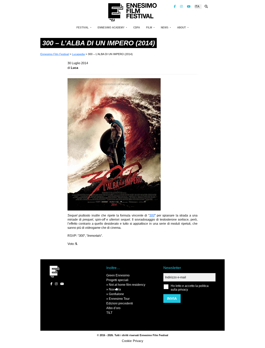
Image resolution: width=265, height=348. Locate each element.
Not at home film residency (127, 284)
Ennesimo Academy (111, 27)
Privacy (138, 341)
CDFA (136, 27)
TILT (109, 312)
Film (149, 27)
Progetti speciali (117, 280)
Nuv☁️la (115, 289)
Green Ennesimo (118, 275)
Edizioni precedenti (119, 303)
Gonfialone (116, 294)
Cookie (127, 341)
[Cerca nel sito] (206, 6)
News (165, 27)
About (182, 27)
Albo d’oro (113, 308)
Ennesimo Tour (119, 298)
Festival (82, 27)
